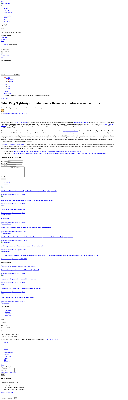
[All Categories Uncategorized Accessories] (6, 49)
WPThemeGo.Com (52, 339)
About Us (7, 362)
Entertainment (8, 352)
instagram (8, 314)
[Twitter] (4, 66)
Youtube (8, 315)
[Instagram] (4, 68)
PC (5, 360)
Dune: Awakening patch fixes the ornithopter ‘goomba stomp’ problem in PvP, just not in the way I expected (47, 151)
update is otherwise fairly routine (14, 145)
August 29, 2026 (21, 250)
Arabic (11, 81)
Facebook (8, 310)
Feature (6, 351)
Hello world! (5, 218)
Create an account (7, 393)
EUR (9, 88)
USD (5, 85)
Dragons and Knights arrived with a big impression (18, 279)
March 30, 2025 (21, 222)
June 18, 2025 (22, 113)
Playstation (7, 93)
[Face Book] (4, 64)
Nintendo (7, 354)
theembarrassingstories (10, 113)
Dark (2, 41)
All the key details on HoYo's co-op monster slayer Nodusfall (22, 246)
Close (2, 365)
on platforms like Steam (70, 131)
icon (2, 2)
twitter (7, 312)
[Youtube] (4, 69)
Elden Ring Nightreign (20, 122)
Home (6, 92)
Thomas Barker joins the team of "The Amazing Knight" (20, 270)
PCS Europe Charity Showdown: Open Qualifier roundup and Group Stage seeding (29, 191)
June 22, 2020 (20, 194)
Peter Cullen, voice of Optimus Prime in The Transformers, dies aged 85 (26, 228)
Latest (6, 184)
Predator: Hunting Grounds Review (13, 209)
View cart (4, 37)
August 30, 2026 (21, 231)
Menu (6, 342)
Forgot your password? (8, 373)
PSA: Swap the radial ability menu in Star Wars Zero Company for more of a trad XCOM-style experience (37, 237)
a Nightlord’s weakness (81, 122)
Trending (7, 182)
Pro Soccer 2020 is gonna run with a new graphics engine (21, 288)
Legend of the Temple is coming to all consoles (17, 297)
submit (3, 179)
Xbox (5, 358)
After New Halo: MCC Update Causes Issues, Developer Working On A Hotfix (27, 200)
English (8, 78)
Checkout (4, 39)
